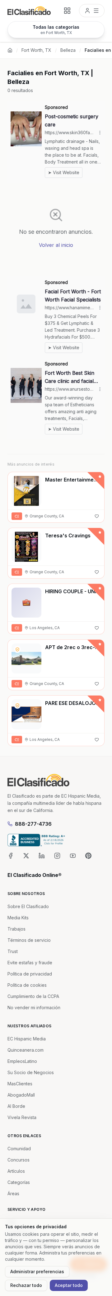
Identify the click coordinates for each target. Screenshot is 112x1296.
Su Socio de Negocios (30, 1072)
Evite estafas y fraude (29, 962)
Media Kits (18, 917)
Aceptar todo (69, 1285)
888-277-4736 (33, 824)
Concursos (18, 1159)
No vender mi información (33, 1007)
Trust (12, 951)
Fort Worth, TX (36, 50)
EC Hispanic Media (26, 1038)
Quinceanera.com (25, 1050)
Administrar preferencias (37, 1271)
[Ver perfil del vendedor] (17, 649)
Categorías (18, 1182)
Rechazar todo (26, 1285)
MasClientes (19, 1083)
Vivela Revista (21, 1117)
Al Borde (16, 1106)
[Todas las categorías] (67, 10)
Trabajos (16, 929)
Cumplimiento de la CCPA (33, 996)
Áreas (13, 1193)
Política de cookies (27, 985)
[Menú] (92, 10)
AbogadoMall (21, 1095)
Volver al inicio (56, 245)
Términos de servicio (29, 940)
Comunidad (19, 1148)
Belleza (68, 50)
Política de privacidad (29, 973)
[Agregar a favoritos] (96, 516)
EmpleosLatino (22, 1061)
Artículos (16, 1171)
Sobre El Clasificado (28, 906)
